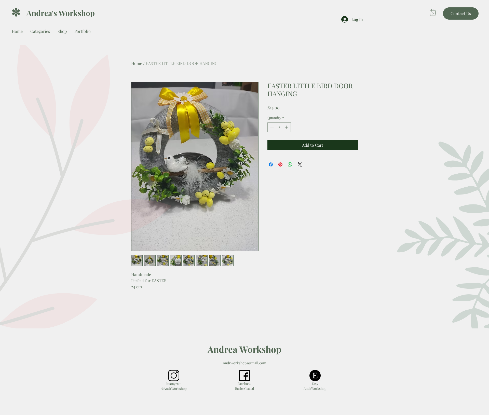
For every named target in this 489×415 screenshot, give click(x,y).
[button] (433, 12)
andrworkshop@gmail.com (244, 363)
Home (136, 63)
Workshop (259, 349)
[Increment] (287, 127)
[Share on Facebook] (271, 164)
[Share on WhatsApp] (290, 164)
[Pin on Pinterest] (280, 164)
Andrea (222, 349)
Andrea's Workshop (60, 13)
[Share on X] (300, 164)
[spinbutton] (279, 127)
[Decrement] (271, 127)
